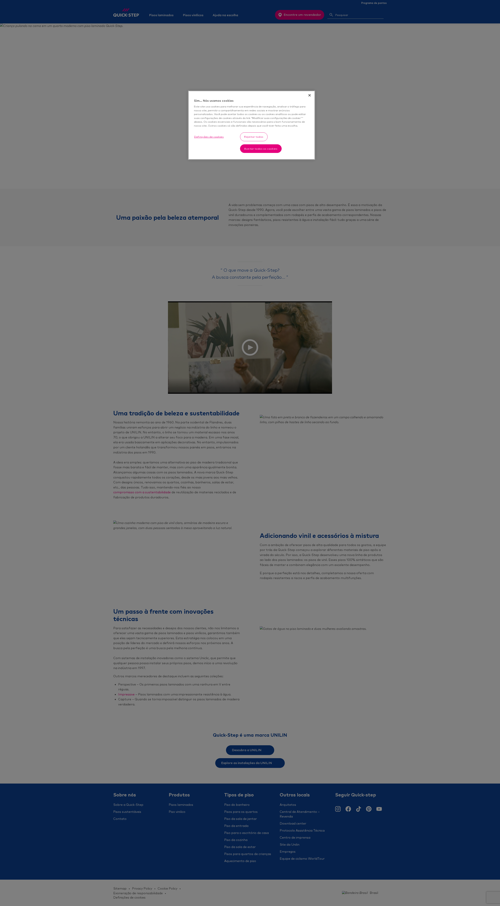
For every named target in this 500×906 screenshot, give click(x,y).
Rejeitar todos (253, 136)
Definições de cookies (209, 136)
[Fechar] (309, 95)
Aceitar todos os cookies (261, 148)
